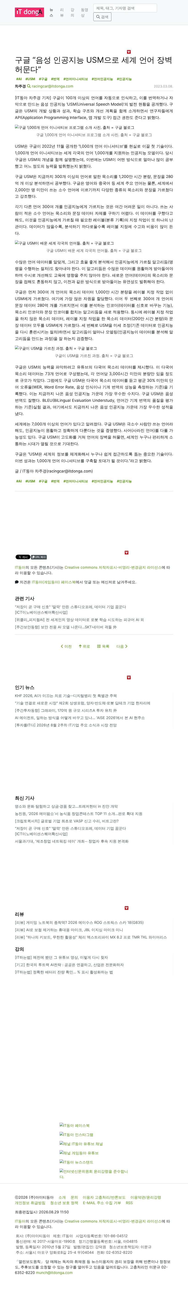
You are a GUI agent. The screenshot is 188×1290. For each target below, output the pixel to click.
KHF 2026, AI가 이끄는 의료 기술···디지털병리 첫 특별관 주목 (66, 695)
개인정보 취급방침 (30, 1202)
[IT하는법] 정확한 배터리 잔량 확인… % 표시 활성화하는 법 (64, 972)
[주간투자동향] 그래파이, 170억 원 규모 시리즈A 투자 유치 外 (66, 710)
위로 (86, 646)
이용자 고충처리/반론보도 (104, 1197)
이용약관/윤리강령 (145, 1197)
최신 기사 (24, 798)
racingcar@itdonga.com (52, 86)
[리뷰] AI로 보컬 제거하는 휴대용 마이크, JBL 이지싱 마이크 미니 (69, 929)
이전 (67, 646)
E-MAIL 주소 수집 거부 (102, 1202)
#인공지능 (124, 79)
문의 (74, 1197)
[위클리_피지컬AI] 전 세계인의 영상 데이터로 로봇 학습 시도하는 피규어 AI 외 (79, 619)
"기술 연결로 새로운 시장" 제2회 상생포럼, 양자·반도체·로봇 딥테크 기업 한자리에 (82, 703)
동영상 (84, 12)
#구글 (43, 79)
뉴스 (51, 12)
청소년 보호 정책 (64, 1202)
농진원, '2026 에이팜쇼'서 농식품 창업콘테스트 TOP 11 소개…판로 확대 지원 (78, 813)
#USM (30, 79)
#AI (19, 79)
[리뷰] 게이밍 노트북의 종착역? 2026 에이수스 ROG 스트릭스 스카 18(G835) (79, 922)
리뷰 (62, 12)
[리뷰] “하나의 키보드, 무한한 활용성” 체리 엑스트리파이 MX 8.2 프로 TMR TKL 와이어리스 (91, 937)
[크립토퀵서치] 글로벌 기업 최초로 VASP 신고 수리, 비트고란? (67, 821)
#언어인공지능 (102, 79)
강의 (72, 12)
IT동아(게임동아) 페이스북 (54, 582)
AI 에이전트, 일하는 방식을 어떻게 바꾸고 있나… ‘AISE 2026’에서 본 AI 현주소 (80, 717)
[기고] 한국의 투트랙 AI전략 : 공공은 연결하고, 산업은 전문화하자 (69, 964)
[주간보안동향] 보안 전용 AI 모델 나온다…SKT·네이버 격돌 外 (66, 627)
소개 (62, 1197)
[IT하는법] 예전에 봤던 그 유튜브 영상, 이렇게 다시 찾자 (61, 957)
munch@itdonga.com (54, 1272)
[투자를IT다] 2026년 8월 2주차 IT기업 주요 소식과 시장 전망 (66, 725)
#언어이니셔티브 (76, 79)
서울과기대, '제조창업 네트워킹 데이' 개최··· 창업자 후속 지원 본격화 (72, 841)
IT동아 (20, 567)
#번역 (55, 79)
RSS (129, 1202)
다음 (120, 646)
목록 (105, 646)
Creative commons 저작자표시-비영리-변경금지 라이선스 (113, 567)
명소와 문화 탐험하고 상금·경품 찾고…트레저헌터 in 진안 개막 (66, 806)
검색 (104, 16)
